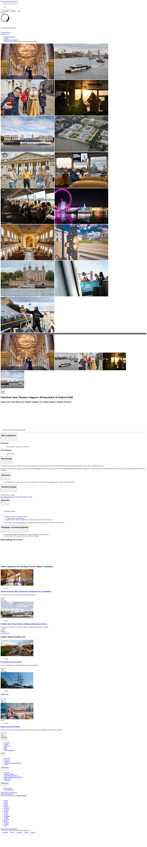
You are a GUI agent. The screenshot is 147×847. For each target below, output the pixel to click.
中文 (5, 825)
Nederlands (7, 816)
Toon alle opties (5, 633)
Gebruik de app (5, 34)
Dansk (6, 805)
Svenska (6, 824)
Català (5, 802)
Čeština (6, 803)
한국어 (6, 813)
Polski (5, 821)
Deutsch (6, 806)
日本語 (6, 818)
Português (6, 819)
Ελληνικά (6, 808)
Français (6, 811)
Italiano (6, 814)
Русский (6, 822)
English (6, 800)
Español (6, 809)
